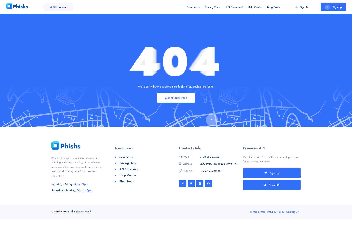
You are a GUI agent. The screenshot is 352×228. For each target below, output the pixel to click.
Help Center (255, 7)
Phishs (58, 212)
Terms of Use (257, 212)
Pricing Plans (212, 7)
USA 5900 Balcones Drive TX (217, 164)
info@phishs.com (209, 157)
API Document (234, 7)
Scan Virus (193, 7)
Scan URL (274, 185)
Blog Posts (273, 7)
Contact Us (292, 212)
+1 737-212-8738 (210, 171)
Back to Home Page (176, 98)
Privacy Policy (275, 212)
